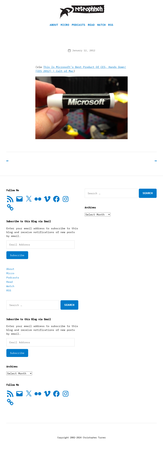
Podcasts (78, 24)
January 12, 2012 (83, 50)
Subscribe (17, 255)
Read (91, 24)
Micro (65, 24)
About (54, 24)
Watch (101, 24)
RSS (110, 24)
